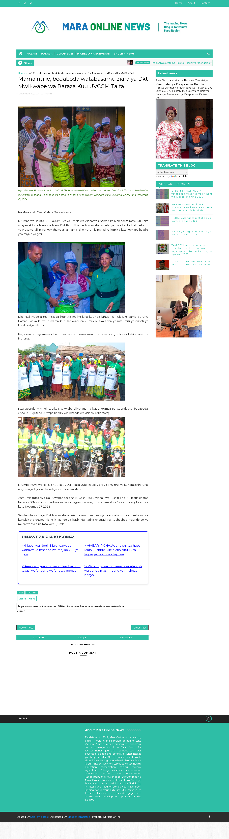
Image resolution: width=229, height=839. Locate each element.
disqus (82, 637)
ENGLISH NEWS (124, 53)
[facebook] (18, 3)
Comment (184, 184)
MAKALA (46, 53)
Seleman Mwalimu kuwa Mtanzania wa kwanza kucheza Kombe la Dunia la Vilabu (191, 207)
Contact (205, 3)
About (191, 3)
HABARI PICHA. (121, 63)
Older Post (140, 627)
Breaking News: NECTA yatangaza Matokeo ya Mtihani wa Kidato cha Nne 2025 (191, 193)
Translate (182, 176)
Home (179, 3)
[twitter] (30, 3)
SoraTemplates (39, 816)
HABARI (32, 53)
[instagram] (24, 3)
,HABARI (47, 93)
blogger (38, 637)
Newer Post (26, 627)
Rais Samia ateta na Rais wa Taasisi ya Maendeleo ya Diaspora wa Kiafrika (173, 62)
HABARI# (32, 592)
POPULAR (165, 184)
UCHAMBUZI (64, 53)
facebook (126, 637)
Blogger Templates (78, 816)
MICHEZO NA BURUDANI (93, 53)
